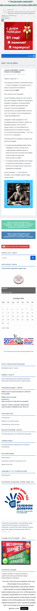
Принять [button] (24, 608)
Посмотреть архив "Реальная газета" (14, 461)
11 (13, 313)
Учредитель (5, 417)
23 (3, 320)
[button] (30, 56)
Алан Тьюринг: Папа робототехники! (14, 71)
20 (22, 316)
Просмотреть (5, 457)
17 (8, 316)
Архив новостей (6, 464)
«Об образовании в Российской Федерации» (16, 434)
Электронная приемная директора (13, 268)
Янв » (8, 328)
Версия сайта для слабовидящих (17, 246)
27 (22, 320)
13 (22, 313)
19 (17, 316)
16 (3, 316)
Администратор (11, 74)
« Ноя (3, 328)
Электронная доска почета (10, 424)
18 (13, 316)
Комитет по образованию (10, 421)
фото (11, 368)
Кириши (4, 288)
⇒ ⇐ (23, 1)
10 (8, 313)
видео (16, 368)
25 (13, 320)
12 (17, 313)
